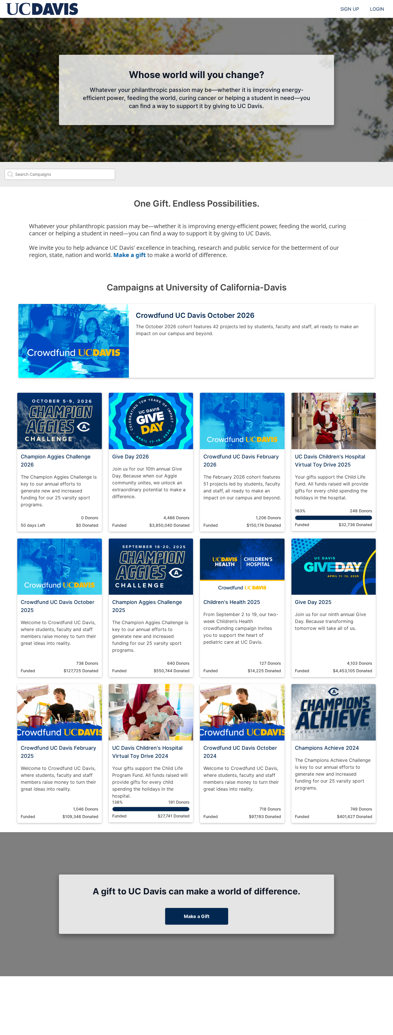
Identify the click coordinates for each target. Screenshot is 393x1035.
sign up (349, 9)
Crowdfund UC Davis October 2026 (195, 315)
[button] (59, 462)
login (377, 9)
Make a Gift (196, 916)
